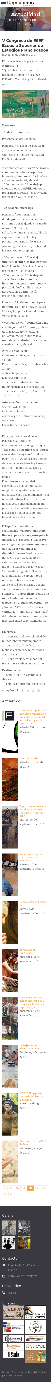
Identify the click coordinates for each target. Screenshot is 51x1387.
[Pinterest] (38, 690)
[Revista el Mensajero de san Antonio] (13, 1339)
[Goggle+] (33, 690)
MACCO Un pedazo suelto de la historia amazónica (31, 1097)
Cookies (18, 1376)
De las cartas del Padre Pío (32, 903)
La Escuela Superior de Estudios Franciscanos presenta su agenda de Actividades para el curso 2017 (32, 717)
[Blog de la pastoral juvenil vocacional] (35, 1356)
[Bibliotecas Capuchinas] (35, 1339)
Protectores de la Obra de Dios (32, 1142)
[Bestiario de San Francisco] (9, 1227)
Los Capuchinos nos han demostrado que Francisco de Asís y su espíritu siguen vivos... (33, 1002)
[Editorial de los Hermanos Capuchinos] (35, 1312)
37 (23, 1188)
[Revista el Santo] (13, 1354)
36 (17, 1188)
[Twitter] (27, 690)
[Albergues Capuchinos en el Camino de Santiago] (35, 1327)
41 (5, 1194)
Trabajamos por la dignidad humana (30, 1047)
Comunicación (29, 20)
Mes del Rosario (28, 759)
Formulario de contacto (22, 1276)
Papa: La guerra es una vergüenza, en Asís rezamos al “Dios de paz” (32, 811)
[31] (5, 1188)
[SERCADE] (35, 1347)
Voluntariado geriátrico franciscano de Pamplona (33, 857)
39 (36, 1188)
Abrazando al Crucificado (27, 951)
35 (10, 1188)
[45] (11, 1194)
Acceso (12, 1293)
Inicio (12, 20)
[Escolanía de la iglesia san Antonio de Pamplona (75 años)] (8, 1242)
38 (30, 1188)
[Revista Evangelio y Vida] (13, 1347)
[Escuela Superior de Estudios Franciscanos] (13, 1327)
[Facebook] (22, 690)
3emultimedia (29, 1372)
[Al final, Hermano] (13, 1312)
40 (43, 1188)
